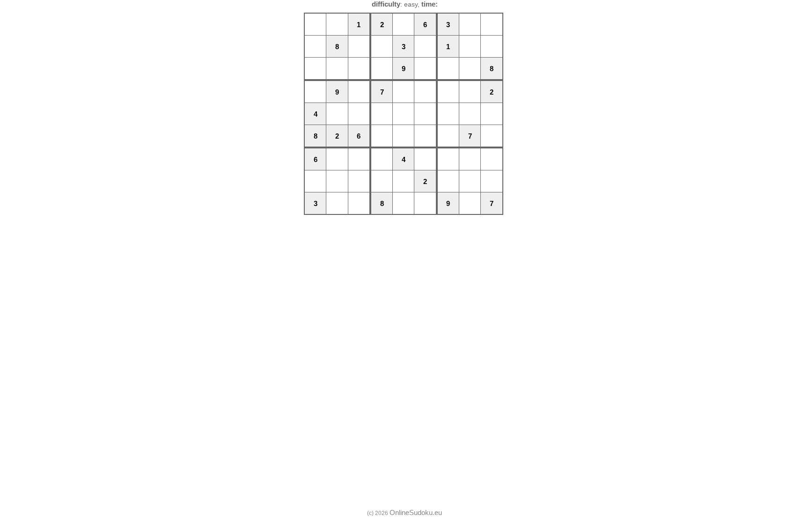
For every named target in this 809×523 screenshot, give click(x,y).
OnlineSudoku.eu (416, 512)
